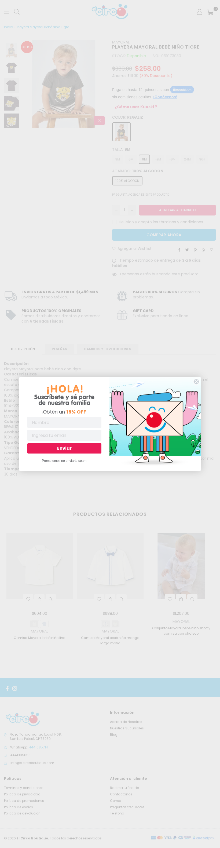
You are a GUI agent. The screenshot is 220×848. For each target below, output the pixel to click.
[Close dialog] (196, 381)
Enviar (64, 448)
